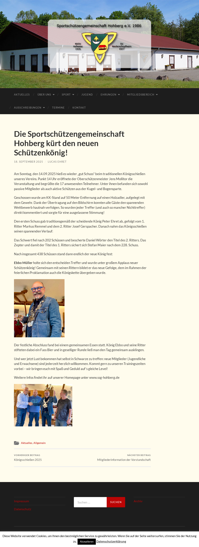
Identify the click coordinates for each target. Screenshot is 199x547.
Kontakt (79, 107)
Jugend (87, 94)
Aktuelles (22, 94)
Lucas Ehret (57, 161)
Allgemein (39, 442)
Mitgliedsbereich (140, 94)
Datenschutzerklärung (111, 541)
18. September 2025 (28, 161)
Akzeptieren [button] (86, 541)
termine (58, 107)
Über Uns (44, 94)
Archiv (138, 501)
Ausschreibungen (27, 107)
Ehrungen (108, 94)
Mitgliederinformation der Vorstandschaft (124, 457)
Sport (66, 94)
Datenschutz (22, 509)
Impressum (21, 501)
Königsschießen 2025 (28, 457)
